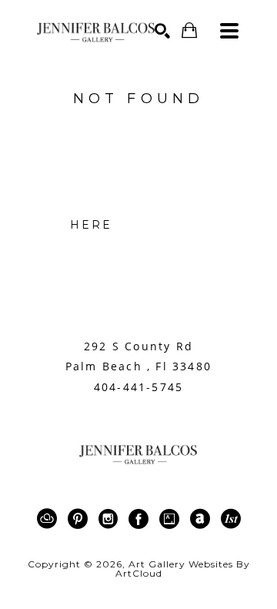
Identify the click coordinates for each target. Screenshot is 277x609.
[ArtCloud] (49, 519)
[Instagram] (110, 519)
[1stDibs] (231, 519)
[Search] (162, 30)
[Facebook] (141, 519)
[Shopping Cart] (189, 30)
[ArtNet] (202, 519)
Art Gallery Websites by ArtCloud (182, 568)
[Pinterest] (80, 519)
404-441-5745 (138, 387)
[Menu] (229, 30)
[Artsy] (172, 519)
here (91, 225)
